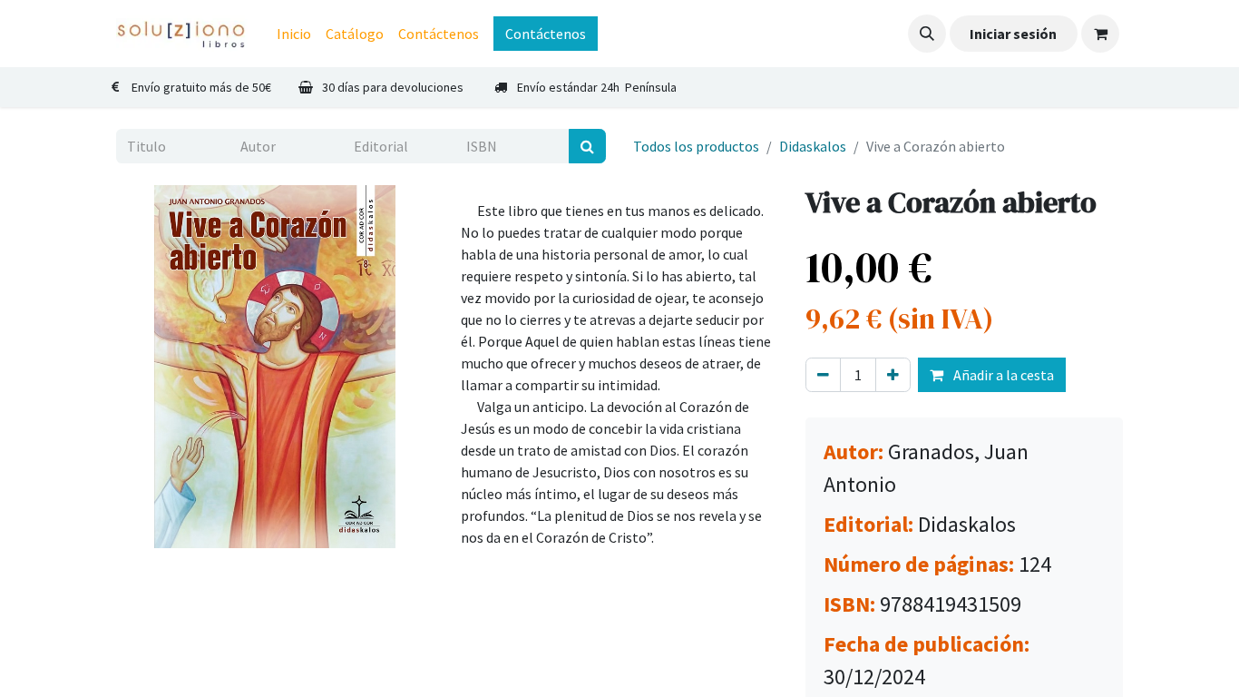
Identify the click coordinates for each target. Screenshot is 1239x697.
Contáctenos (545, 34)
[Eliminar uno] (823, 375)
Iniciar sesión (1013, 34)
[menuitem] (293, 33)
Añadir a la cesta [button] (1002, 375)
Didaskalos (812, 146)
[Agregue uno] (893, 375)
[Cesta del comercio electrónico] (1100, 34)
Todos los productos (696, 146)
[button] (927, 34)
